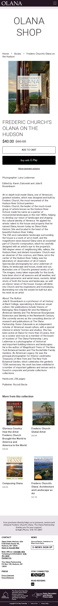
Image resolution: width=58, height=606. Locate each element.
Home (5, 53)
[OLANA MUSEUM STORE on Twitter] (36, 575)
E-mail (18, 530)
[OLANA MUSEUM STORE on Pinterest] (39, 575)
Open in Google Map (10, 548)
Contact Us (6, 558)
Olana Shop (29, 26)
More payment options (29, 168)
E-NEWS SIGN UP (42, 547)
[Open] (55, 3)
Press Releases (8, 577)
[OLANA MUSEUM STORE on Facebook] (32, 575)
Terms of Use (34, 603)
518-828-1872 (19, 552)
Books (17, 53)
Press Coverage (8, 575)
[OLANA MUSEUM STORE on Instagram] (43, 575)
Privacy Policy (44, 603)
